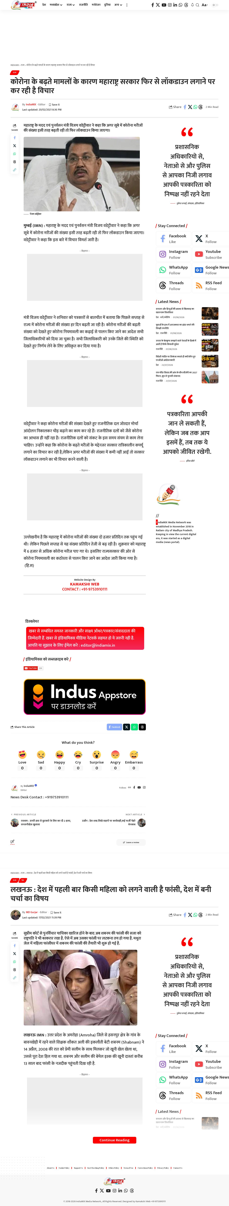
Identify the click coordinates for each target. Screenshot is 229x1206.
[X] (158, 5)
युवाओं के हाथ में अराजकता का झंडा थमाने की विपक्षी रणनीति (175, 326)
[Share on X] (190, 107)
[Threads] (186, 5)
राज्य (14, 72)
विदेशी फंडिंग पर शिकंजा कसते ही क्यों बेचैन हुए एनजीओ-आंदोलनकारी (175, 358)
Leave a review (132, 842)
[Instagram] (170, 5)
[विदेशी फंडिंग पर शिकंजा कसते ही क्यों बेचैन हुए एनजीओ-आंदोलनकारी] (210, 361)
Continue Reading (115, 1140)
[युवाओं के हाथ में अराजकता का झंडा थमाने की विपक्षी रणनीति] (210, 329)
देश (157, 317)
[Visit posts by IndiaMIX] (15, 788)
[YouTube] (164, 5)
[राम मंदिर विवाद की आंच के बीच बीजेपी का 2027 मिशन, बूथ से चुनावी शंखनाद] (210, 377)
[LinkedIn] (175, 5)
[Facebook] (153, 5)
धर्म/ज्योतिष (165, 317)
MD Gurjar (32, 912)
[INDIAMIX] (24, 5)
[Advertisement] (114, 35)
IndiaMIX (31, 104)
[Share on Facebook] (185, 107)
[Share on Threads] (200, 107)
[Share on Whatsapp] (195, 107)
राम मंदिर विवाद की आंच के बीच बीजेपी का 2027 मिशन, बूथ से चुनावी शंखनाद (176, 374)
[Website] (129, 787)
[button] (127, 5)
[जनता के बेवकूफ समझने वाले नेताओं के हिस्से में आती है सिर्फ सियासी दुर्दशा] (210, 345)
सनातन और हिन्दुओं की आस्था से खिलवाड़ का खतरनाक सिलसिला (175, 310)
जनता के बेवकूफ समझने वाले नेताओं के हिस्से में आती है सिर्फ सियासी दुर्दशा (176, 342)
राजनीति (163, 333)
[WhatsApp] (180, 5)
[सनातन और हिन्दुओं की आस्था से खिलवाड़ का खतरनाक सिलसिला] (210, 313)
